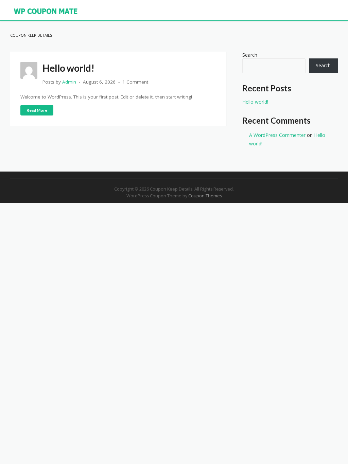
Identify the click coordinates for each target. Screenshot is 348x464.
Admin (69, 82)
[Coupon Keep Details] (46, 10)
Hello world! (68, 68)
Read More (37, 110)
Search (249, 55)
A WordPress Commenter (277, 135)
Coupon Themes (205, 196)
